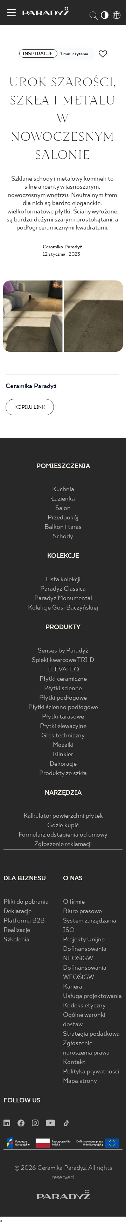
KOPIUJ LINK (29, 407)
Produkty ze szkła (63, 773)
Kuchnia (63, 489)
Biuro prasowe (82, 911)
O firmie (74, 902)
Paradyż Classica (63, 589)
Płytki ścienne (63, 688)
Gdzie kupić (63, 825)
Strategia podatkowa (91, 1034)
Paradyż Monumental (63, 598)
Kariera (72, 987)
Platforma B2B (24, 921)
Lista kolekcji (63, 579)
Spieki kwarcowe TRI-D (63, 660)
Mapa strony (80, 1081)
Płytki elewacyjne (63, 726)
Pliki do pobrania (26, 902)
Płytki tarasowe (63, 717)
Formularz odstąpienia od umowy (63, 835)
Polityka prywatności (91, 1071)
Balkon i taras (63, 527)
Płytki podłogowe (63, 698)
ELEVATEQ (63, 669)
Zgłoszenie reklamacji (63, 844)
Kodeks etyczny (84, 1005)
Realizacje (17, 930)
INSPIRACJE (38, 54)
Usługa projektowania (92, 996)
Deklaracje (17, 911)
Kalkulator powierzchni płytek (63, 816)
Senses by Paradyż (63, 651)
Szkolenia (16, 939)
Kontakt (74, 1062)
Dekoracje (63, 764)
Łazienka (63, 499)
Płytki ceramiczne (63, 679)
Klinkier (63, 754)
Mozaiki (63, 745)
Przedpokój (63, 518)
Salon (63, 508)
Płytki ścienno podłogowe (63, 707)
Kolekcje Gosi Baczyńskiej (63, 608)
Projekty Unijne (84, 939)
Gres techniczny (63, 735)
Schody (63, 536)
